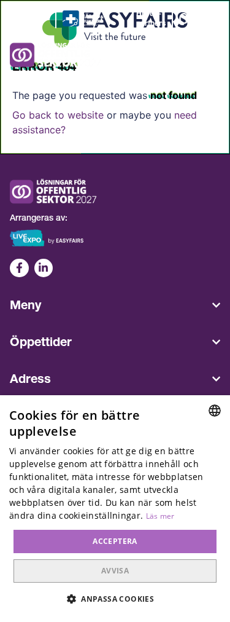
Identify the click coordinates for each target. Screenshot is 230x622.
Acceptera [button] (115, 541)
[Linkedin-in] (43, 268)
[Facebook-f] (19, 268)
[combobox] (215, 410)
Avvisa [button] (115, 570)
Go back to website (58, 115)
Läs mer (160, 516)
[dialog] (115, 508)
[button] (115, 599)
